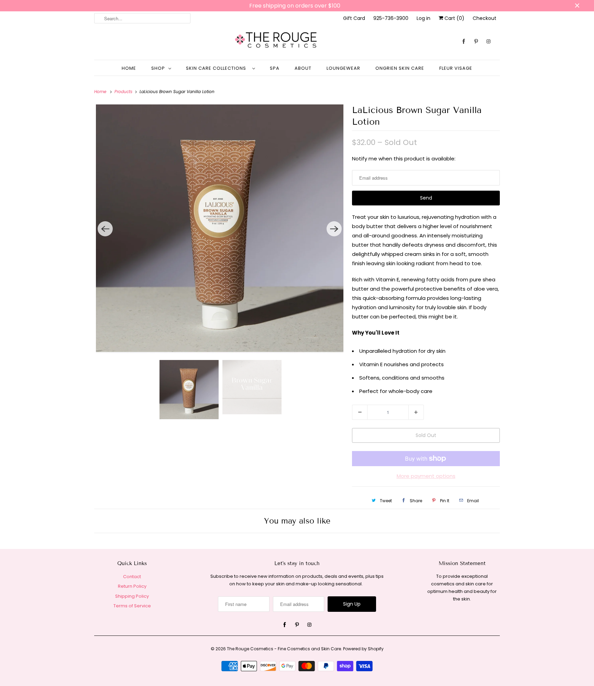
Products (124, 91)
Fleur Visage (455, 68)
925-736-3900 (390, 18)
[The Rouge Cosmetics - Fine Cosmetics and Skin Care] (297, 41)
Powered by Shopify (363, 649)
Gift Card (354, 18)
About (303, 68)
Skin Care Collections (217, 68)
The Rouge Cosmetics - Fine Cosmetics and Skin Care (284, 649)
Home (129, 68)
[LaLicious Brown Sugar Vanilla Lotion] (219, 228)
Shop (158, 68)
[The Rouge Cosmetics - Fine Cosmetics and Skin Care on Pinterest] (476, 41)
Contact (132, 576)
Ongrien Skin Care (399, 68)
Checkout (484, 18)
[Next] (334, 228)
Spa (274, 68)
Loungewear (343, 68)
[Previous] (105, 228)
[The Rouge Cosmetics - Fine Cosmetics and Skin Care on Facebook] (463, 41)
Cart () (453, 18)
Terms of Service (132, 606)
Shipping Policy (132, 596)
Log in (423, 18)
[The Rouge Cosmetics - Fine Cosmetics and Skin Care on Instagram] (488, 41)
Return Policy (132, 586)
